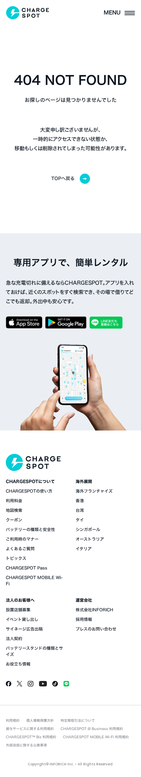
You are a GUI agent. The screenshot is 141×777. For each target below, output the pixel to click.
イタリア (84, 548)
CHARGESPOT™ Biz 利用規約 (31, 737)
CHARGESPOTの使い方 (29, 491)
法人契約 (14, 638)
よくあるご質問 (20, 548)
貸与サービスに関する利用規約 (30, 728)
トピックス (16, 558)
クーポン (14, 520)
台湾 (80, 510)
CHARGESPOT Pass (26, 568)
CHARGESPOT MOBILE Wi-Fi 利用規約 (96, 737)
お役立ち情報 (18, 664)
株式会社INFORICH (94, 610)
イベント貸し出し (22, 619)
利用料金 (14, 500)
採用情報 (84, 619)
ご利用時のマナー (22, 539)
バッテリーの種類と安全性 (30, 529)
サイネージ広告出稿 (24, 629)
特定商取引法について (78, 720)
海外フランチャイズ (94, 491)
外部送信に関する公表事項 (26, 745)
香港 (80, 500)
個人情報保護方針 (40, 720)
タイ (80, 520)
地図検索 (14, 510)
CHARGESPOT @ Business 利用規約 (92, 728)
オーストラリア (90, 539)
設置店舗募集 (18, 610)
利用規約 (13, 720)
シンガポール (88, 529)
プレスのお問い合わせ (96, 629)
